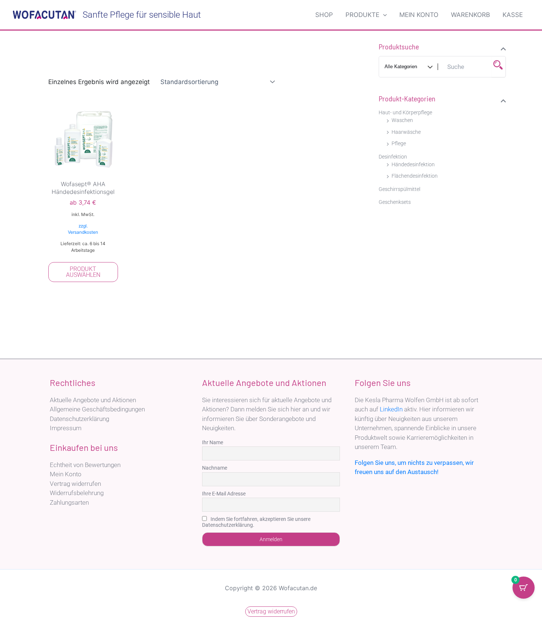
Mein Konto (65, 474)
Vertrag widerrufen (75, 483)
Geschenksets (395, 202)
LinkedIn (391, 409)
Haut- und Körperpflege (405, 112)
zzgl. (83, 226)
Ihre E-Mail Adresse (224, 494)
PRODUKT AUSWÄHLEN (83, 271)
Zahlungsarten (69, 502)
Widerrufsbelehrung (77, 493)
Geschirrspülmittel (399, 189)
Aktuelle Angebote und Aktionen (93, 400)
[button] (383, 14)
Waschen (402, 120)
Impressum (65, 428)
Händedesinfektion (413, 164)
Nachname (214, 468)
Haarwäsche (406, 132)
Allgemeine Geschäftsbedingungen (97, 409)
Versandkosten (83, 232)
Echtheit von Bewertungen (85, 465)
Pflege (399, 143)
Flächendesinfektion (415, 176)
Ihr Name (212, 442)
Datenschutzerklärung (79, 418)
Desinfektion (393, 157)
